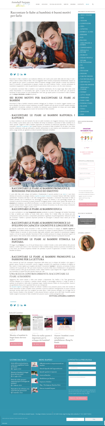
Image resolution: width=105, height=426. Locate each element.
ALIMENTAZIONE (85, 23)
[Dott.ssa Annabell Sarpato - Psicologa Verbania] (20, 4)
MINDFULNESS (84, 97)
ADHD (82, 18)
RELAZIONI (83, 106)
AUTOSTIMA (84, 29)
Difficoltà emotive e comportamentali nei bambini (51, 364)
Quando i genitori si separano (48, 372)
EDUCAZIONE (84, 71)
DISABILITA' (84, 55)
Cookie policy (4, 423)
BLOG (81, 37)
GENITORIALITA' (85, 82)
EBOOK (82, 68)
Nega (94, 419)
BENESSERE (83, 34)
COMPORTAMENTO (86, 47)
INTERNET (83, 92)
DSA (81, 65)
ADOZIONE (83, 20)
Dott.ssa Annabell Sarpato (47, 388)
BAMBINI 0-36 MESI (86, 32)
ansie (64, 194)
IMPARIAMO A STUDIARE (84, 88)
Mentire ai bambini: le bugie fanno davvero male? (19, 337)
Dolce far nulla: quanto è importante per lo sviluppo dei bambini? (42, 337)
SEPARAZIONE (84, 111)
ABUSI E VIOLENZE (86, 15)
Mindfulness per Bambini (47, 378)
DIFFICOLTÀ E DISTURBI (84, 51)
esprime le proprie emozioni (43, 196)
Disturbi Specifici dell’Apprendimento (51, 368)
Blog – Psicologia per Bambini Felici (50, 385)
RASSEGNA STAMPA (86, 103)
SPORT (82, 114)
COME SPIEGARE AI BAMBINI (86, 44)
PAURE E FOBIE (84, 100)
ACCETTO (75, 419)
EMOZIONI (83, 73)
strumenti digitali (16, 287)
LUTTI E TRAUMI (85, 95)
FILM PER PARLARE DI (87, 79)
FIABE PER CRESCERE (86, 76)
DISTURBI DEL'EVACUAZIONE (86, 61)
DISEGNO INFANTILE (86, 58)
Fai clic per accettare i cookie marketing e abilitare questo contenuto (86, 221)
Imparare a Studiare (45, 382)
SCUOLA (82, 109)
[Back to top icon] (52, 412)
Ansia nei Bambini (45, 375)
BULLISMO (83, 40)
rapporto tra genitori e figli (24, 126)
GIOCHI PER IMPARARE (87, 85)
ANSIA (82, 26)
